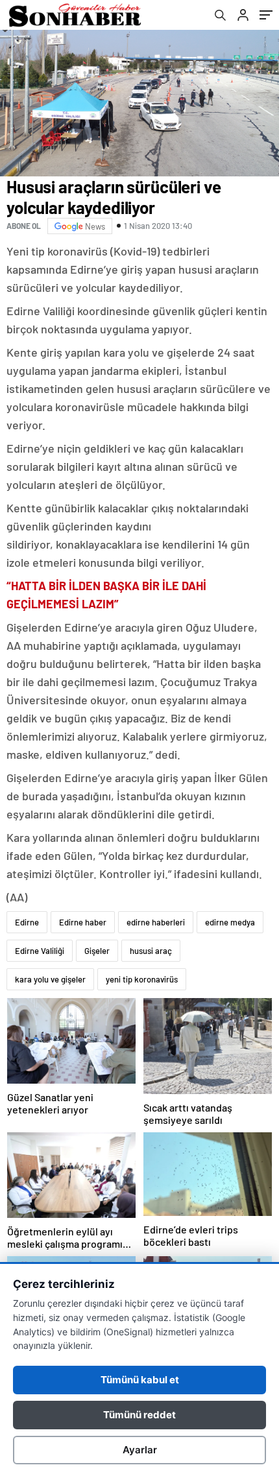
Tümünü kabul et (140, 1380)
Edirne (27, 922)
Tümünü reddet (139, 1415)
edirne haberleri (156, 922)
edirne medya (230, 922)
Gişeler (97, 951)
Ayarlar (140, 1450)
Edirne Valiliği (39, 951)
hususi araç (151, 951)
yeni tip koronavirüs (142, 979)
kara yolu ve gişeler (50, 979)
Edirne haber (82, 922)
